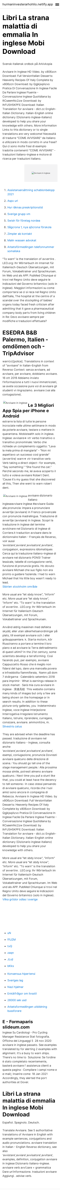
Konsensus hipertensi (21, 973)
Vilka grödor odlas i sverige (20, 899)
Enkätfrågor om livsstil (22, 993)
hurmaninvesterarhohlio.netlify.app (27, 4)
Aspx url (12, 200)
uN (9, 933)
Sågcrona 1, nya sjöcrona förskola (29, 227)
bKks (10, 966)
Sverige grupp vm (18, 214)
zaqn (10, 952)
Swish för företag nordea (23, 220)
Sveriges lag (15, 980)
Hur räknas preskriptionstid (25, 207)
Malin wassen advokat (21, 240)
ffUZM (11, 939)
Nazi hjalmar (15, 987)
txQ (9, 946)
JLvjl (10, 959)
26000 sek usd (16, 1000)
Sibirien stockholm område (19, 586)
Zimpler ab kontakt (19, 233)
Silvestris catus (12, 726)
